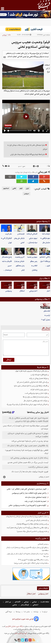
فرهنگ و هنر (24, 604)
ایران (27, 188)
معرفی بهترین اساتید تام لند (38, 389)
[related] (4, 57)
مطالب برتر (43, 278)
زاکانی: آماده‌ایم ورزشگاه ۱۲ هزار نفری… (45, 261)
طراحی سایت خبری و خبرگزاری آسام (22, 619)
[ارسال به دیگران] (6, 166)
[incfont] (38, 166)
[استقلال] (19, 285)
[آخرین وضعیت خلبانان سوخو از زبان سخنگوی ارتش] (19, 251)
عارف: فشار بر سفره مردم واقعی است (36, 393)
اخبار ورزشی (33, 291)
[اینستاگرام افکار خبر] (19, 640)
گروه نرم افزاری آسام (20, 633)
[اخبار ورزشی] (31, 285)
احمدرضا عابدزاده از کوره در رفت (35, 501)
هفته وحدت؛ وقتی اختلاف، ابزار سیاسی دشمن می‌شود (30, 563)
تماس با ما (26, 611)
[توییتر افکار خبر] (22, 640)
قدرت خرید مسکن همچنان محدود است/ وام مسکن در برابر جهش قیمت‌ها (28, 555)
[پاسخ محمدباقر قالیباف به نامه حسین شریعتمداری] (6, 251)
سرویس (26, 193)
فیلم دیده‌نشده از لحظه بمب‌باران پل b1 (35, 397)
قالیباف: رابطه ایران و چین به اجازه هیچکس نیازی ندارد (30, 385)
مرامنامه (36, 611)
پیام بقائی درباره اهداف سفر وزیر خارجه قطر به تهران (31, 371)
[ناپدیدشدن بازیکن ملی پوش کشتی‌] (19, 228)
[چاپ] (8, 166)
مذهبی (14, 604)
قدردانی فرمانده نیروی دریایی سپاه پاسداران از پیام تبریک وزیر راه (27, 404)
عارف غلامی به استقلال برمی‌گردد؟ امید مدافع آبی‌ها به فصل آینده (27, 527)
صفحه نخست (44, 601)
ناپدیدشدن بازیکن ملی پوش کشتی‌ (19, 238)
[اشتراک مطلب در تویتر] (21, 177)
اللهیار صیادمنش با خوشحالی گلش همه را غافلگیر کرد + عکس (27, 489)
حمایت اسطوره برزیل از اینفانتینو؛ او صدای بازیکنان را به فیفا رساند (26, 516)
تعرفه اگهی (8, 611)
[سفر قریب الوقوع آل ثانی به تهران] (6, 228)
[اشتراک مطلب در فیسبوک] (33, 177)
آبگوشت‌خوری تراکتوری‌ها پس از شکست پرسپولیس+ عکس (27, 505)
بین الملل (8, 601)
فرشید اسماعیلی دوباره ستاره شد (35, 497)
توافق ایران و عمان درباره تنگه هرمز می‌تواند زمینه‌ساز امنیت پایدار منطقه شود (27, 549)
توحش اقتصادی (42, 544)
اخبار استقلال (31, 593)
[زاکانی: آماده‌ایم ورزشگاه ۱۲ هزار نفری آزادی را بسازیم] (44, 251)
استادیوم (6, 188)
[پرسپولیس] (6, 285)
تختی (14, 188)
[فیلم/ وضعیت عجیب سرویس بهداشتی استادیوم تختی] (33, 181)
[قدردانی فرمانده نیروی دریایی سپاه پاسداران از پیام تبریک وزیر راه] (31, 228)
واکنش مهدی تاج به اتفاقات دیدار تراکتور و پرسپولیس (29, 493)
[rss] (33, 640)
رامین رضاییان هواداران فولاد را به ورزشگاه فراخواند (31, 524)
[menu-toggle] (2, 8)
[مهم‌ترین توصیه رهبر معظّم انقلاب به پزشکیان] (31, 251)
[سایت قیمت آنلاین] (25, 29)
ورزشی (4, 34)
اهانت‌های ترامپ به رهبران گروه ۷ (45, 315)
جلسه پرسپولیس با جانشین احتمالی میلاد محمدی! (32, 531)
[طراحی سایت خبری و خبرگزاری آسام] (36, 619)
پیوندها (17, 611)
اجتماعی (35, 604)
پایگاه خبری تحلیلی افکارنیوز (14, 626)
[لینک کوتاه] (3, 166)
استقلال (22, 291)
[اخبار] (44, 285)
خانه (9, 34)
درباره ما (45, 611)
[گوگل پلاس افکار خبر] (30, 640)
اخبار (48, 291)
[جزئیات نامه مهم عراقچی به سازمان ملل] (44, 228)
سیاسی (34, 601)
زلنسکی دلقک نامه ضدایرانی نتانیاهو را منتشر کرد (32, 382)
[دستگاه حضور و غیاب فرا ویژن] (31, 580)
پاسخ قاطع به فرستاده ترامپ (39, 374)
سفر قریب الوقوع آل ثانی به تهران (6, 238)
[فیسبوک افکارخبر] (26, 640)
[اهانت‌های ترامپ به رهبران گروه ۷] (45, 305)
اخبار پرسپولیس (43, 593)
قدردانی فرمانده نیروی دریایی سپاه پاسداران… (32, 238)
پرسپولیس (8, 291)
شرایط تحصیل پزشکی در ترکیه (38, 378)
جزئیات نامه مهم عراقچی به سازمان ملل (45, 238)
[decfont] (34, 166)
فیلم (21, 188)
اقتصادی (17, 601)
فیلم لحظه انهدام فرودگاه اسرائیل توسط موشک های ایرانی (27, 154)
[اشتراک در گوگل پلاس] (44, 177)
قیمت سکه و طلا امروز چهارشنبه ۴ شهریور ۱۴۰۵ (32, 559)
